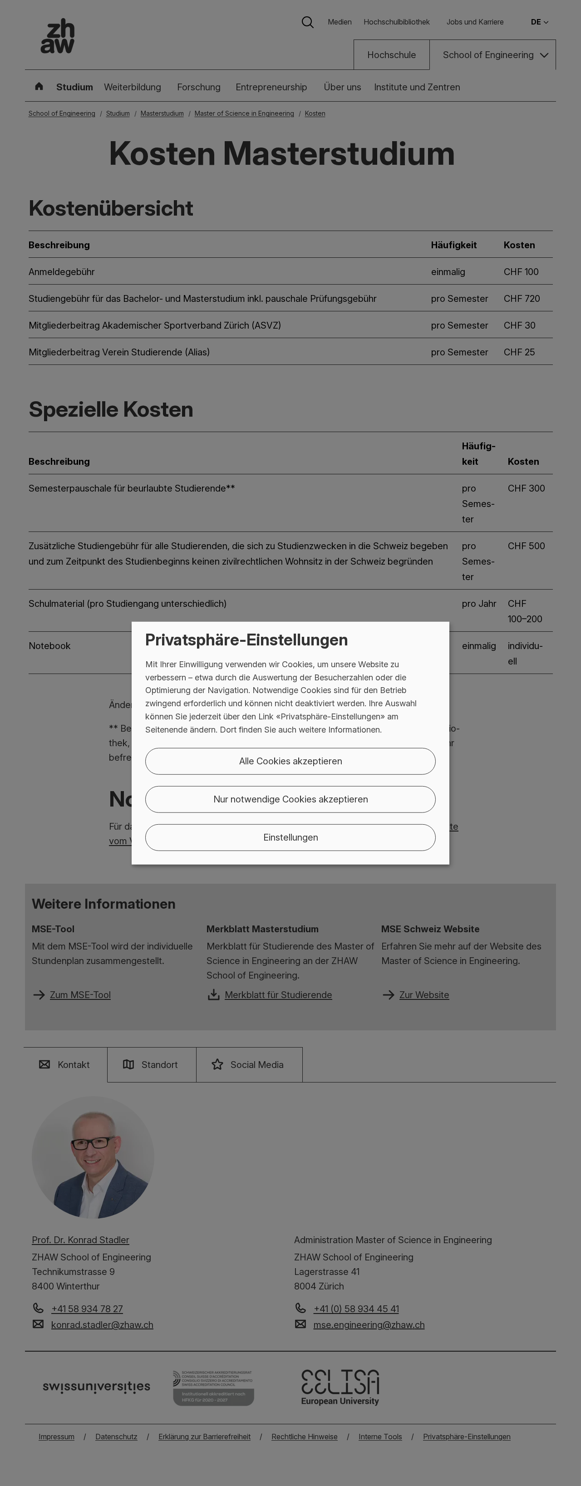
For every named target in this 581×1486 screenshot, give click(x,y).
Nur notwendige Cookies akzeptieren (290, 798)
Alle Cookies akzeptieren (290, 760)
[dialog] (290, 743)
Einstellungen (290, 837)
